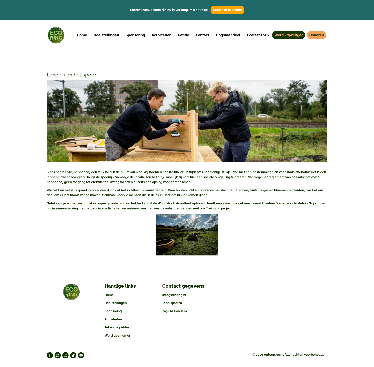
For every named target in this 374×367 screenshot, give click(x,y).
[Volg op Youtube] (81, 355)
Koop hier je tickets (227, 10)
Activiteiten (113, 319)
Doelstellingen (116, 303)
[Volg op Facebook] (50, 355)
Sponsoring (113, 311)
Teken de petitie (117, 327)
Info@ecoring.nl (174, 295)
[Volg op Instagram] (58, 355)
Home (109, 295)
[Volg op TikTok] (73, 355)
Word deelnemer (117, 335)
